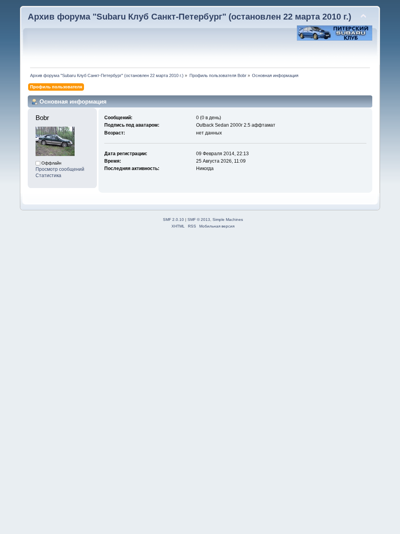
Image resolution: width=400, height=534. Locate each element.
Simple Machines (227, 219)
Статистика (48, 175)
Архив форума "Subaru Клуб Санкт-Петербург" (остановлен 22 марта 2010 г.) (189, 17)
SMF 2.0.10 (173, 219)
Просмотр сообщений (60, 169)
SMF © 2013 (199, 219)
